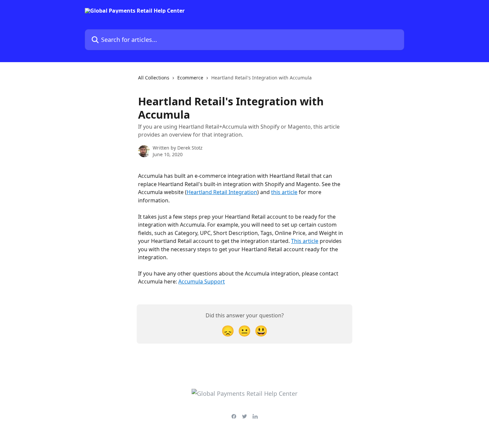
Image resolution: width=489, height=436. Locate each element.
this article (284, 192)
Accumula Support (201, 281)
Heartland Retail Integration (222, 192)
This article (304, 241)
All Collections (153, 77)
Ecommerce (190, 77)
